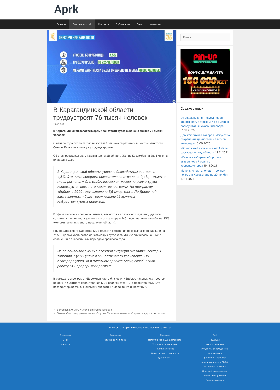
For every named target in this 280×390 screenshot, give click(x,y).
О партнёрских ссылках (214, 371)
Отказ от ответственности (165, 353)
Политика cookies (165, 349)
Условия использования (164, 344)
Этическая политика (115, 340)
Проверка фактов (215, 380)
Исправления (215, 353)
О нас (140, 24)
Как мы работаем (215, 344)
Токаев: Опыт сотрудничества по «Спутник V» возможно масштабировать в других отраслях (111, 313)
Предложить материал (215, 357)
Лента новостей (82, 24)
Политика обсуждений (215, 375)
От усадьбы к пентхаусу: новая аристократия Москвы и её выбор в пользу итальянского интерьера (205, 122)
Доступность (165, 357)
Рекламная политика (215, 366)
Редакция (215, 340)
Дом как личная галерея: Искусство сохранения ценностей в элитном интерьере (205, 139)
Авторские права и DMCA (214, 362)
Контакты (103, 24)
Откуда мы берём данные (214, 349)
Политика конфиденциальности (164, 340)
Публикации (123, 24)
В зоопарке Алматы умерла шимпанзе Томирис (84, 309)
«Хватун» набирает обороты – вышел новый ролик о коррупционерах (201, 161)
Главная (61, 24)
